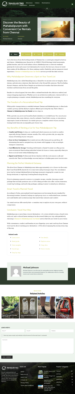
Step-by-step (16, 252)
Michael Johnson (7, 39)
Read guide (15, 241)
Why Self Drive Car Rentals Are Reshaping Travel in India (65, 316)
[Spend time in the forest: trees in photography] (40, 381)
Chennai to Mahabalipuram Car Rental (27, 71)
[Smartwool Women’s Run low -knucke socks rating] (46, 307)
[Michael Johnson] (16, 271)
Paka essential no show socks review (29, 316)
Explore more (45, 241)
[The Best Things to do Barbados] (40, 377)
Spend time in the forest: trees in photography (48, 381)
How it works (45, 249)
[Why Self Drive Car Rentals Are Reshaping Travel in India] (64, 307)
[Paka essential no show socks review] (28, 307)
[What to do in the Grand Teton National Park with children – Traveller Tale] (40, 387)
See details (44, 237)
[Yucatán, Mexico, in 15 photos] (40, 372)
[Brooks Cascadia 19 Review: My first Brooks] (10, 307)
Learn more (16, 237)
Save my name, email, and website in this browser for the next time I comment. (25, 335)
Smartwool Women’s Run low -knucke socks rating (47, 316)
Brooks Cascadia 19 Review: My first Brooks (9, 316)
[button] (72, 4)
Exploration (6, 313)
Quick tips (15, 249)
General (20, 39)
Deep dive (44, 245)
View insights (16, 245)
